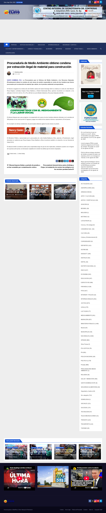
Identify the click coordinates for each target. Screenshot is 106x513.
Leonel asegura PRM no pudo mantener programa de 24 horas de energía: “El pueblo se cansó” (90, 145)
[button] (100, 48)
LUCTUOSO (84, 311)
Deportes (59, 48)
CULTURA (84, 233)
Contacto (85, 509)
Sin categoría (84, 395)
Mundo (83, 327)
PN (82, 352)
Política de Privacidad (77, 509)
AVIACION (84, 204)
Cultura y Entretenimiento (15, 48)
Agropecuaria (10, 52)
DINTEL (83, 262)
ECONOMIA (84, 274)
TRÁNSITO (84, 420)
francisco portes (19, 72)
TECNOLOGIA (85, 411)
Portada (14, 44)
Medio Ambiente (92, 48)
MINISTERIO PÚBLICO (87, 323)
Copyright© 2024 (98, 509)
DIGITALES (84, 257)
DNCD (83, 270)
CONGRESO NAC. (86, 229)
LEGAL (83, 307)
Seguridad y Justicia (69, 44)
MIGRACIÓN (84, 319)
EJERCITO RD (85, 282)
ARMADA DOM (85, 192)
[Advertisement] (53, 31)
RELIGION (84, 374)
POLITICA (84, 360)
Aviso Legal (67, 509)
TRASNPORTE (85, 424)
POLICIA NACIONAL (87, 356)
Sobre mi (91, 509)
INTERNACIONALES (87, 299)
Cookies (62, 509)
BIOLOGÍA (84, 212)
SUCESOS (84, 407)
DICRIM (83, 249)
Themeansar (30, 509)
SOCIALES (84, 403)
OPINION (83, 340)
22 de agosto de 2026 (14, 454)
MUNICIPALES (85, 332)
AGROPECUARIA (86, 188)
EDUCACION (41, 44)
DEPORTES (84, 245)
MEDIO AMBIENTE (86, 315)
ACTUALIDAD (85, 183)
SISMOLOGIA (85, 399)
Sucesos (68, 48)
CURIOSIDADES (86, 241)
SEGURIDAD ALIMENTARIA (89, 387)
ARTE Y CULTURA (86, 196)
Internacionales (53, 44)
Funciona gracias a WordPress (11, 509)
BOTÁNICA (84, 216)
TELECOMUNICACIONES (88, 416)
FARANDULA (85, 286)
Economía (49, 48)
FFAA (82, 290)
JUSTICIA (84, 303)
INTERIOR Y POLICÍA (87, 295)
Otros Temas (78, 48)
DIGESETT (84, 253)
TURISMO (84, 428)
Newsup (23, 509)
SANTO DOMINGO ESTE (88, 383)
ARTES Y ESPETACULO (88, 200)
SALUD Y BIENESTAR (87, 378)
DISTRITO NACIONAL (87, 266)
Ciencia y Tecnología (35, 48)
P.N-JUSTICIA (85, 348)
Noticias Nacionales (27, 44)
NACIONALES (85, 336)
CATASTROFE (85, 220)
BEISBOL (83, 208)
